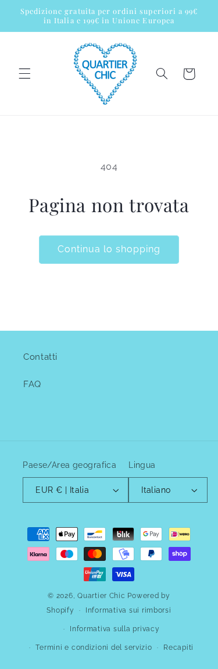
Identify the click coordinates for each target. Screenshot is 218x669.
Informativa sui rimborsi (128, 610)
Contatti (40, 357)
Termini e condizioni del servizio (93, 647)
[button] (24, 73)
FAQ (32, 384)
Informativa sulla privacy (114, 629)
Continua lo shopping (109, 249)
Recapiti (178, 647)
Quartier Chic (101, 596)
